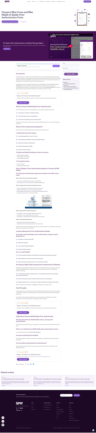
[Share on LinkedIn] (33, 364)
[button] (29, 1)
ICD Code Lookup (72, 418)
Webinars (70, 409)
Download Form (23, 21)
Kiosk (57, 418)
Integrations (33, 409)
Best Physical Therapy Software (74, 420)
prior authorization (50, 87)
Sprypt (34, 284)
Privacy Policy (72, 427)
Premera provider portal (35, 332)
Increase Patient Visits (47, 409)
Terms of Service (77, 427)
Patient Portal (58, 413)
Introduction (66, 82)
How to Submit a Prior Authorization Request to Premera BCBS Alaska (71, 89)
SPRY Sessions (71, 413)
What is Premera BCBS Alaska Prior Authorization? (69, 84)
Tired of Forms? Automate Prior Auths (10, 21)
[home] (7, 1)
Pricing (63, 1)
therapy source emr (20, 411)
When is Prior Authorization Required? (70, 86)
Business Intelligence (59, 409)
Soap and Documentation (60, 411)
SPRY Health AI (19, 413)
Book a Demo (87, 1)
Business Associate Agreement (58, 427)
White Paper (71, 411)
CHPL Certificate (66, 427)
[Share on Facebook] (31, 364)
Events (70, 407)
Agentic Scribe (59, 1)
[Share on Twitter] (28, 364)
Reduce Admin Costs (47, 407)
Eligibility (57, 407)
